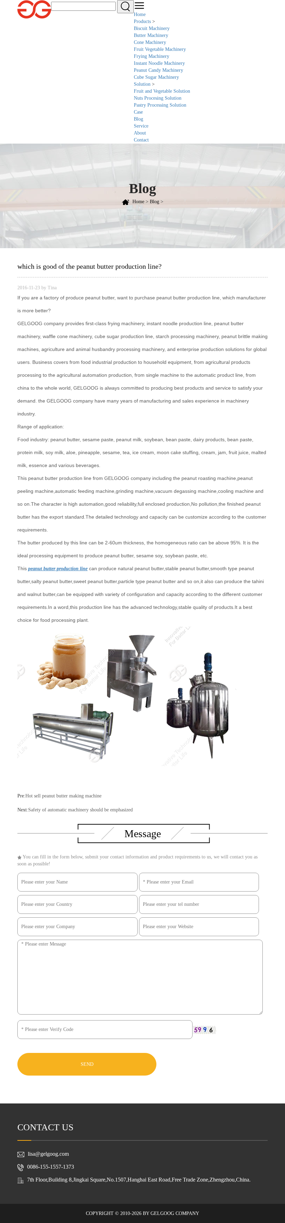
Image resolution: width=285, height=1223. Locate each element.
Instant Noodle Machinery (159, 63)
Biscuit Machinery (152, 28)
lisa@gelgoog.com (48, 1154)
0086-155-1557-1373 (50, 1167)
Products (142, 21)
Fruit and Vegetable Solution (162, 91)
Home (140, 14)
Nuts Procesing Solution (157, 98)
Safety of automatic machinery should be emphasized (80, 809)
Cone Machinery (150, 42)
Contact (141, 140)
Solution (142, 84)
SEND (87, 1064)
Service (141, 126)
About (140, 133)
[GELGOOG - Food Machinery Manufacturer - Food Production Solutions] (34, 9)
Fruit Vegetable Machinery (160, 49)
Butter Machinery (151, 35)
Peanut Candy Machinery (158, 70)
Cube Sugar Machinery (156, 77)
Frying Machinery (151, 56)
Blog (138, 119)
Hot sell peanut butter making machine (63, 795)
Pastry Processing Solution (160, 105)
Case (138, 112)
